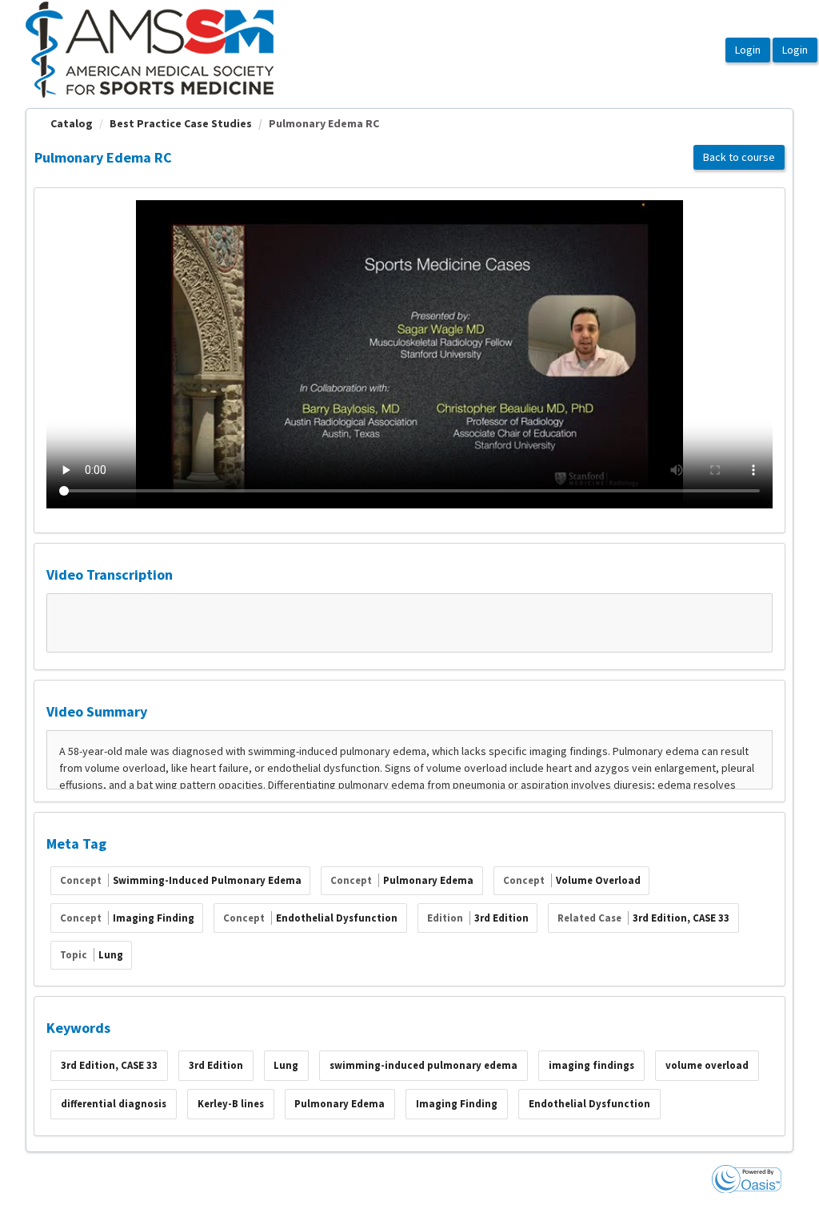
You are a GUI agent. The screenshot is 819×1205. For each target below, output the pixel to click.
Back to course (739, 157)
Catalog (71, 123)
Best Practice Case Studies (181, 123)
